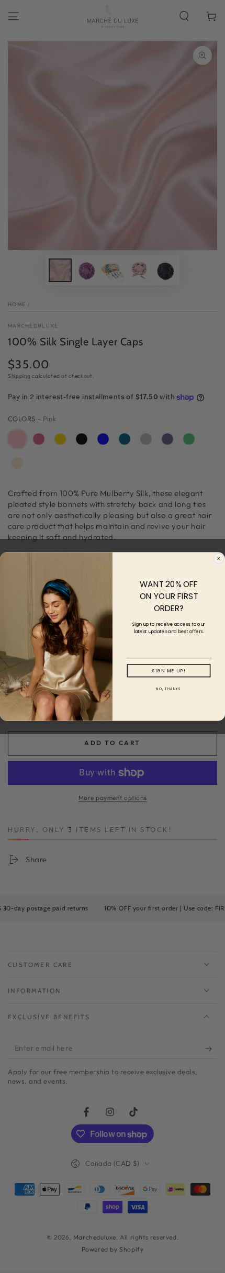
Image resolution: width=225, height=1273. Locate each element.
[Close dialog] (218, 558)
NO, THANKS (169, 688)
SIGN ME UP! (169, 670)
